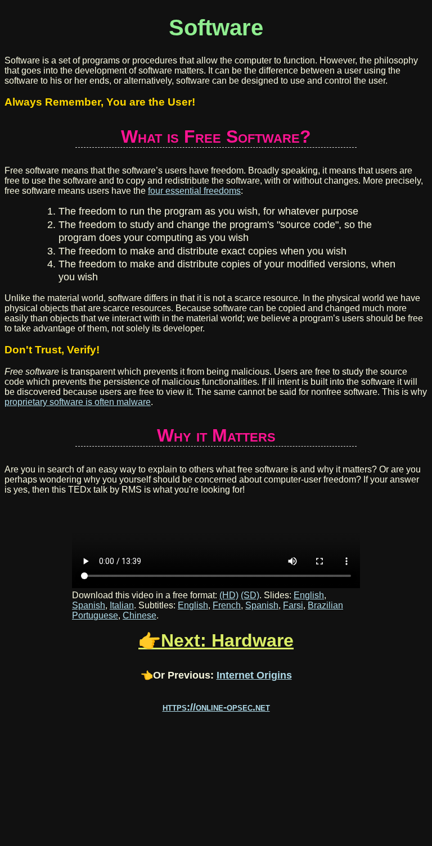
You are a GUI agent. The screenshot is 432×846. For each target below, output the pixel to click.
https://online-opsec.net (216, 707)
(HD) (228, 595)
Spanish (88, 605)
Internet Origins (254, 675)
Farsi (293, 605)
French (227, 605)
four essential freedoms (194, 190)
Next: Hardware (227, 640)
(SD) (250, 595)
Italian (122, 605)
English (309, 595)
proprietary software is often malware (77, 402)
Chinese (139, 615)
